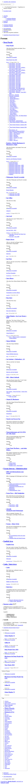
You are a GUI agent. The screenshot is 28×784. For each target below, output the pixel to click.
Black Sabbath (9, 705)
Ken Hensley (7, 738)
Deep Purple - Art (13, 130)
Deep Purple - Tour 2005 (15, 90)
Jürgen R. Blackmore (12, 399)
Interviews (9, 587)
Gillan (6, 720)
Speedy (7, 161)
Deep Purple (8, 42)
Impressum (5, 772)
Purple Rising (12, 118)
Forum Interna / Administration (15, 469)
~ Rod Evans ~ (12, 97)
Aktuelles (5, 15)
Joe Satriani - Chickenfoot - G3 (15, 359)
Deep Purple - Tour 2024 (15, 63)
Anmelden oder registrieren (9, 1)
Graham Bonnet (8, 723)
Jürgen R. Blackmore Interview (16, 600)
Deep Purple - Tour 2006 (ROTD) (17, 88)
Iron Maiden (7, 730)
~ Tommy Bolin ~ (13, 106)
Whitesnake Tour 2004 (14, 193)
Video (6, 765)
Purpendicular (12, 119)
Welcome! (8, 558)
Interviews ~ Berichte (14, 94)
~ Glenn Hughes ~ (13, 110)
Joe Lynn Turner (8, 734)
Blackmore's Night (13, 164)
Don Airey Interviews (11, 310)
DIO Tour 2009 (12, 396)
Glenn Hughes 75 (10, 333)
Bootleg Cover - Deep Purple (15, 465)
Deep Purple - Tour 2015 (15, 76)
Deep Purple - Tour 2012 (15, 80)
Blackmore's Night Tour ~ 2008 (16, 166)
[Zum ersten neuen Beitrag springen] (11, 57)
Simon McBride (11, 341)
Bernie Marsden (10, 190)
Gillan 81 (8, 210)
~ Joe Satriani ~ (12, 103)
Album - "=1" (12, 139)
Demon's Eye (12, 117)
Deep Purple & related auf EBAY (16, 131)
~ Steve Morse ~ (13, 105)
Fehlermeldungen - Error (14, 490)
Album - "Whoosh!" (13, 136)
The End (6, 757)
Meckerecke (12, 489)
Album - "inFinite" (13, 135)
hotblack (8, 232)
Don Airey (9, 298)
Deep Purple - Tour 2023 (15, 64)
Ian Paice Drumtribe (10, 273)
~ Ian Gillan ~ (12, 109)
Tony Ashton (7, 760)
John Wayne (8, 395)
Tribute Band (7, 763)
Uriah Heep (7, 764)
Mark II (6, 740)
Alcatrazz (6, 701)
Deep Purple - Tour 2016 (15, 75)
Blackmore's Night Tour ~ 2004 (16, 171)
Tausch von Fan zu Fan (13, 419)
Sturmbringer (8, 275)
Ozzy (6, 744)
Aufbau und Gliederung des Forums (17, 483)
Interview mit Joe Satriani (12, 372)
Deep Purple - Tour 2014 (15, 77)
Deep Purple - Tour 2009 (15, 84)
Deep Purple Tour (8, 710)
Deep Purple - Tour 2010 (15, 83)
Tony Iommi (7, 761)
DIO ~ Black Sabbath (12, 377)
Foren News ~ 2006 (13, 506)
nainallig (8, 213)
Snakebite (8, 584)
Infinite (6, 729)
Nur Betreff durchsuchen (10, 7)
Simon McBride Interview (12, 354)
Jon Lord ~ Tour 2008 (14, 236)
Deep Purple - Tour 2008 (15, 85)
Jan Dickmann (7, 732)
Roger (7, 335)
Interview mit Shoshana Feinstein (13, 158)
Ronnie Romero (8, 755)
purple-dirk (7, 667)
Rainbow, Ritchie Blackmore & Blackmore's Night (15, 143)
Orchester (6, 743)
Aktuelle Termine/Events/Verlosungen (14, 509)
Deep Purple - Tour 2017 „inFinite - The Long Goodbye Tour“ (17, 73)
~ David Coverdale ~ (14, 111)
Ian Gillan (9, 198)
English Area (8, 541)
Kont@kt (5, 21)
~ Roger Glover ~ (13, 114)
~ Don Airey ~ (12, 101)
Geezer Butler (7, 718)
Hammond (7, 724)
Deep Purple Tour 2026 (11, 59)
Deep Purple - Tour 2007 (15, 87)
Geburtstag (7, 717)
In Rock (6, 728)
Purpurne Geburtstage (14, 96)
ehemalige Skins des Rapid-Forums (17, 538)
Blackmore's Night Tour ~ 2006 (16, 169)
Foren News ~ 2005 (13, 504)
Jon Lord (9, 216)
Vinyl (6, 767)
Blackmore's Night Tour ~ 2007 (16, 167)
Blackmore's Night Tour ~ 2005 (16, 170)
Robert (7, 62)
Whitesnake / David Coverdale (15, 177)
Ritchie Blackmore (13, 162)
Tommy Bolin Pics (8, 759)
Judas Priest (7, 737)
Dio (5, 713)
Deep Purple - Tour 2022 (15, 66)
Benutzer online (8, 604)
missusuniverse (9, 561)
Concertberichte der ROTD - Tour (17, 89)
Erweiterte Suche (7, 11)
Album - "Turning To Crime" (15, 137)
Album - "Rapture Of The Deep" (16, 132)
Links (8, 567)
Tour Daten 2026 (10, 665)
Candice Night (7, 706)
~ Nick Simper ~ (13, 113)
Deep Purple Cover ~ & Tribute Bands (18, 115)
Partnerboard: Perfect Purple (9, 774)
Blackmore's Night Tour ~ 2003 (16, 173)
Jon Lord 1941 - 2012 (11, 230)
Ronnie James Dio (9, 754)
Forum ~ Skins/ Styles (12, 524)
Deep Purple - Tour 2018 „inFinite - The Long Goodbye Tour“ (17, 70)
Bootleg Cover (12, 464)
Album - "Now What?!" (14, 133)
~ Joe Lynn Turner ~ (14, 107)
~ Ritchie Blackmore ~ (14, 98)
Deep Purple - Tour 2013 (15, 79)
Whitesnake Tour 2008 (14, 195)
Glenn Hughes (8, 721)
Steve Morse (9, 278)
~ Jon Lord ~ (12, 100)
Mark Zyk (7, 741)
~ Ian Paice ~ (12, 102)
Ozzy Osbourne (8, 745)
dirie (7, 256)
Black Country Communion (10, 703)
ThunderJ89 (20, 625)
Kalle (7, 192)
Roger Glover (10, 239)
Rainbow (11, 174)
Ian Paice (9, 259)
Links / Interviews (10, 564)
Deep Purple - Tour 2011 (14, 81)
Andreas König (8, 702)
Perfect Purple (12, 463)
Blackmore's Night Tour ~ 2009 (16, 165)
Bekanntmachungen (13, 485)
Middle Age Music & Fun (12, 581)
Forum (4, 17)
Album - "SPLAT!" (13, 140)
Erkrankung (9, 413)
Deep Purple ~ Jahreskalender (16, 120)
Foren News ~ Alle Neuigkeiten (15, 493)
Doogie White (8, 716)
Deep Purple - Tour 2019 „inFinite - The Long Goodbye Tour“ (17, 68)
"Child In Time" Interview (15, 601)
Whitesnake (7, 768)
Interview (8, 253)
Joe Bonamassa (8, 733)
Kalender (5, 22)
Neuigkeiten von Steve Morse (13, 292)
